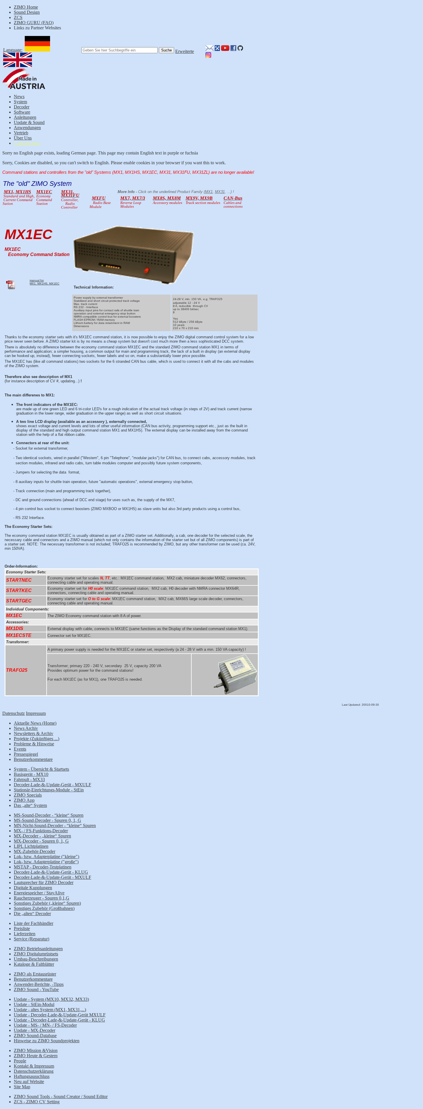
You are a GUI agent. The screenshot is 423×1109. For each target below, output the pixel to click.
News (19, 96)
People (20, 1060)
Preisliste (22, 928)
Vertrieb (21, 132)
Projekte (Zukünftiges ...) (36, 738)
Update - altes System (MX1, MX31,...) (50, 1009)
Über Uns (23, 137)
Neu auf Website (29, 1081)
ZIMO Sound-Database (35, 1035)
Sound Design (27, 12)
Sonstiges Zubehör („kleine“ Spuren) (47, 903)
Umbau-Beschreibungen (36, 959)
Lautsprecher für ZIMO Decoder (43, 882)
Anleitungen (25, 117)
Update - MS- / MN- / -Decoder (45, 1025)
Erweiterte (184, 51)
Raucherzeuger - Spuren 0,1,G (41, 898)
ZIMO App (24, 800)
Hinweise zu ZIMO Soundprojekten (46, 1040)
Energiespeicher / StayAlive (39, 892)
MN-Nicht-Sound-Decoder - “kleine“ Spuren (55, 825)
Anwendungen (27, 127)
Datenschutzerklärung (34, 1071)
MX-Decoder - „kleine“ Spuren (42, 835)
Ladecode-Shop (27, 143)
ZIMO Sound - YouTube (36, 989)
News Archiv (26, 728)
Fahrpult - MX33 (29, 779)
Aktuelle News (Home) (35, 723)
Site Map (22, 1086)
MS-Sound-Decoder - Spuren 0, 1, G (47, 820)
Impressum (36, 713)
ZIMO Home (26, 7)
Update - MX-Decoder (34, 1030)
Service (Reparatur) (31, 938)
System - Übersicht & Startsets (41, 769)
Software (22, 112)
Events (20, 749)
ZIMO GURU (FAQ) (34, 22)
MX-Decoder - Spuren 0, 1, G (41, 841)
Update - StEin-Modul (34, 1004)
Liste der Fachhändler (33, 923)
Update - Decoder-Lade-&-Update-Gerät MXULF (60, 1014)
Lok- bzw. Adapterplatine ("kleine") (46, 856)
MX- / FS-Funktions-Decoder (41, 830)
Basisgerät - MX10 (31, 774)
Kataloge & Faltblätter (34, 964)
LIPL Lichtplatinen (31, 846)
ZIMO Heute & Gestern (36, 1055)
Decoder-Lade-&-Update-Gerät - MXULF (52, 784)
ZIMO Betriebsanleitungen (38, 948)
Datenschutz (13, 713)
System (20, 101)
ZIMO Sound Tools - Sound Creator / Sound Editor (61, 1096)
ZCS (18, 17)
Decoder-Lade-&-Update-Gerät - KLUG (51, 872)
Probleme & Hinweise (34, 743)
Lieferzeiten (24, 933)
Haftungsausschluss (31, 1076)
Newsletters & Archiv (33, 733)
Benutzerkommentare (33, 759)
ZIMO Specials (28, 795)
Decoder (21, 106)
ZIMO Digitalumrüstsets (36, 953)
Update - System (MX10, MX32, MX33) (51, 999)
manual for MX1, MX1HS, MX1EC (44, 282)
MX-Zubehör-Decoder (34, 851)
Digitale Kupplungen (33, 887)
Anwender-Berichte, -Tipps (39, 984)
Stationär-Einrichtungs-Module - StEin (49, 789)
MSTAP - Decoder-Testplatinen (42, 866)
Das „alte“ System (30, 805)
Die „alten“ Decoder (32, 913)
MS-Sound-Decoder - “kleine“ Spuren (48, 815)
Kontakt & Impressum (34, 1066)
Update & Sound (29, 122)
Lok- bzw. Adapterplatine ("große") (46, 861)
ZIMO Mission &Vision (36, 1050)
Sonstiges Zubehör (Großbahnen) (44, 908)
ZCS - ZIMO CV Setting (37, 1101)
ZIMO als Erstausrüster (35, 973)
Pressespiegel (26, 754)
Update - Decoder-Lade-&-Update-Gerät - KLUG (59, 1020)
